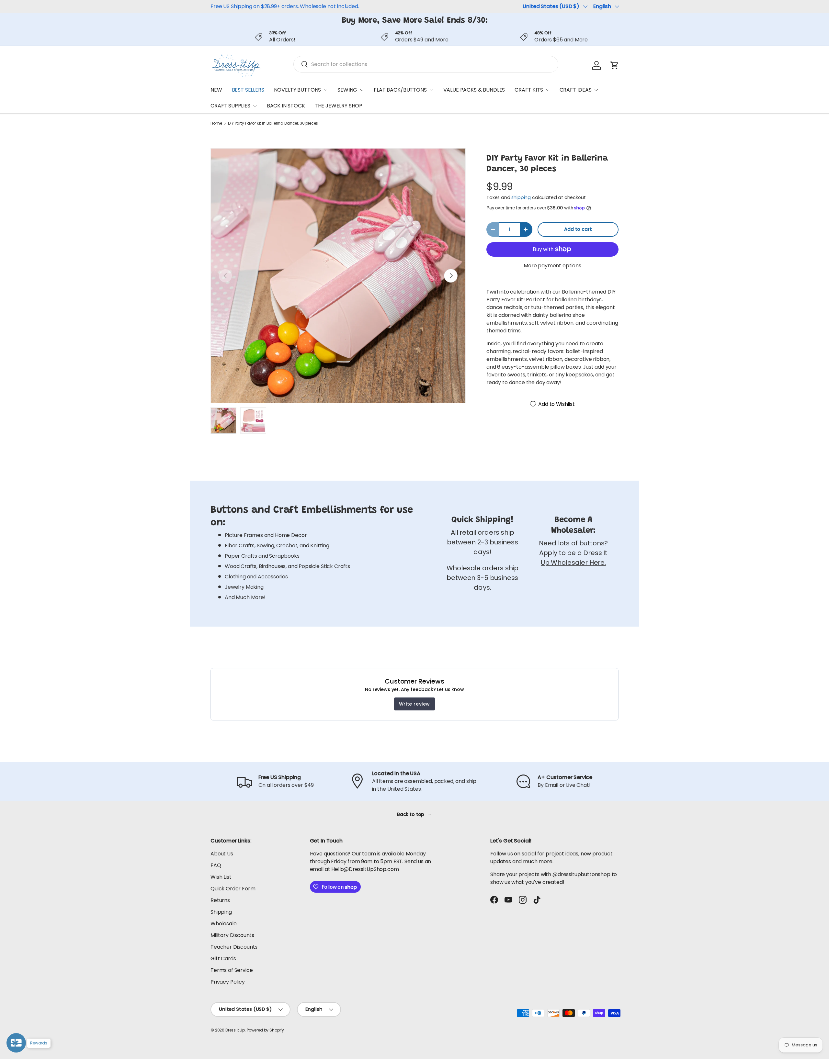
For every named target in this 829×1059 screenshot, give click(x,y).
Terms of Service (231, 970)
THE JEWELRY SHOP (338, 106)
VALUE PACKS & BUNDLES (474, 90)
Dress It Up (235, 1030)
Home (216, 123)
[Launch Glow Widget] (16, 1043)
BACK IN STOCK (286, 106)
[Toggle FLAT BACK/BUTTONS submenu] (431, 90)
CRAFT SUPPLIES (230, 106)
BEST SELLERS (248, 90)
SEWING (347, 90)
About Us (221, 853)
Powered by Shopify (265, 1030)
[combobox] (426, 64)
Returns (220, 900)
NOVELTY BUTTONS (297, 90)
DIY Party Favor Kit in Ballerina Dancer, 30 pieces (273, 123)
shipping (521, 197)
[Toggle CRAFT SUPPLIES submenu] (255, 106)
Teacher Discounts (233, 947)
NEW (216, 90)
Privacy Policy (227, 982)
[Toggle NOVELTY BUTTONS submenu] (325, 90)
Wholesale (223, 923)
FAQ (215, 865)
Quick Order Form (232, 888)
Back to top (411, 814)
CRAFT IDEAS (576, 90)
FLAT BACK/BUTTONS (400, 90)
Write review (414, 704)
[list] (338, 276)
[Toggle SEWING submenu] (362, 90)
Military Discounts (232, 935)
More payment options (552, 265)
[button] (615, 65)
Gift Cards (223, 958)
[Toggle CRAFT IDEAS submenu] (596, 90)
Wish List (221, 877)
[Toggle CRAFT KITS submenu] (547, 90)
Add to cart (578, 229)
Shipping (221, 912)
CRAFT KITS (529, 90)
